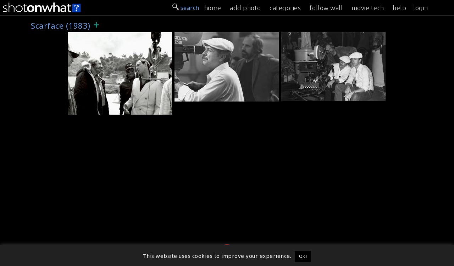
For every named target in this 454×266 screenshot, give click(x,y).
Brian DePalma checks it (318, 96)
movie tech (367, 7)
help (399, 7)
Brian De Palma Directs (103, 110)
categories (285, 7)
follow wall (326, 7)
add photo (245, 7)
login (420, 7)
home (212, 7)
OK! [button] (303, 256)
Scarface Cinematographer (214, 96)
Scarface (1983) (91, 36)
